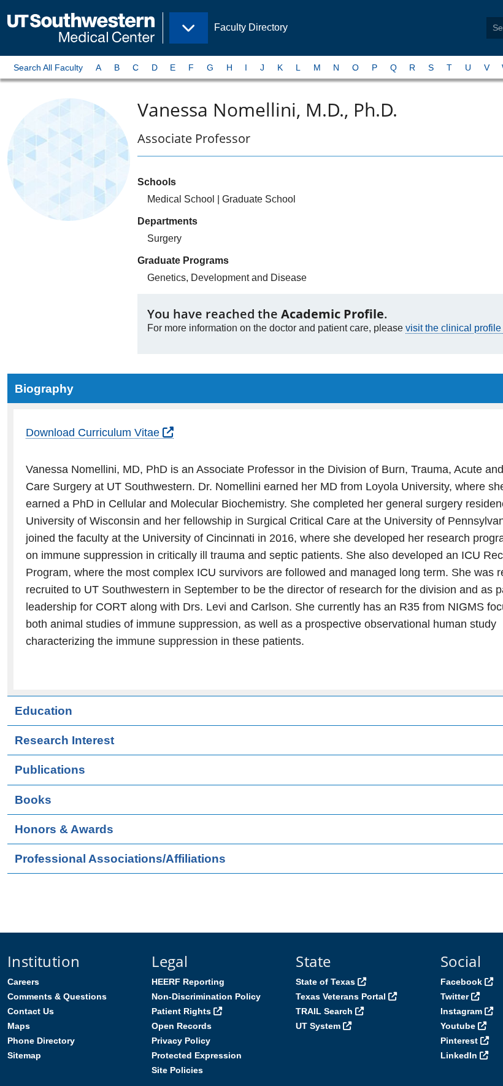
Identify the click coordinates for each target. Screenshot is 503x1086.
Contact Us (30, 1011)
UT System (318, 1026)
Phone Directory (41, 1041)
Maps (18, 1026)
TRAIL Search (324, 1011)
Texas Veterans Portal (341, 996)
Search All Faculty (48, 67)
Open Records (182, 1026)
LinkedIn (458, 1055)
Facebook (461, 982)
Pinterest (459, 1041)
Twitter (454, 996)
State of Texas (325, 982)
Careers (23, 982)
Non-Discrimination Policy (206, 996)
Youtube (457, 1026)
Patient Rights (181, 1011)
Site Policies (177, 1070)
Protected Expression (197, 1055)
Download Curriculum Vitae (92, 432)
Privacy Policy (181, 1041)
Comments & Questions (57, 996)
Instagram (461, 1011)
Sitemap (24, 1055)
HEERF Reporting (188, 982)
